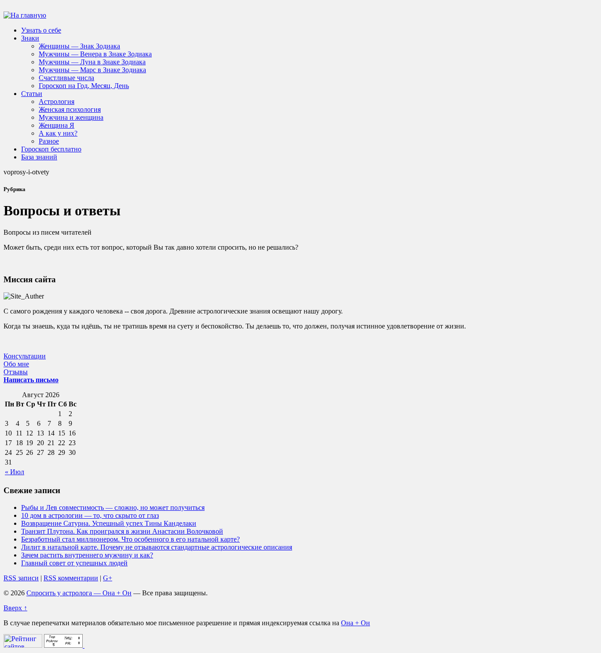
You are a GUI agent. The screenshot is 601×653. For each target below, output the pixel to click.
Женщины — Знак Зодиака (79, 46)
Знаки (30, 38)
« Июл (14, 472)
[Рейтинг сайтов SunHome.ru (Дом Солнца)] (23, 645)
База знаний (39, 157)
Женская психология (70, 109)
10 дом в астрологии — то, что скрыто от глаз (90, 515)
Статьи (31, 93)
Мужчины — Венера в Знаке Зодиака (95, 54)
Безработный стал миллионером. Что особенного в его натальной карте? (130, 539)
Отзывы (16, 372)
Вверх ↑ (15, 608)
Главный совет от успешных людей (74, 563)
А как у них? (58, 133)
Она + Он (355, 623)
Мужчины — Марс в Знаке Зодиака (92, 70)
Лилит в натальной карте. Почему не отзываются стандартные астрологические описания (156, 547)
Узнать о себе (41, 30)
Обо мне (16, 364)
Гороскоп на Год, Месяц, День (84, 85)
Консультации (25, 356)
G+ (107, 578)
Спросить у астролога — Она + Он (79, 593)
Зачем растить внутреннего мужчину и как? (87, 555)
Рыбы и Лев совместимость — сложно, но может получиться (113, 507)
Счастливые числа (66, 77)
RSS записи (21, 578)
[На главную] (25, 15)
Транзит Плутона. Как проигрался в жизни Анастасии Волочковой (122, 531)
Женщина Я (56, 125)
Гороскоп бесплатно (51, 149)
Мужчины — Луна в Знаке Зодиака (92, 62)
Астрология (56, 101)
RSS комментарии (71, 578)
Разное (49, 141)
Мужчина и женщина (71, 117)
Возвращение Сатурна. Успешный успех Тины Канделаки (108, 523)
